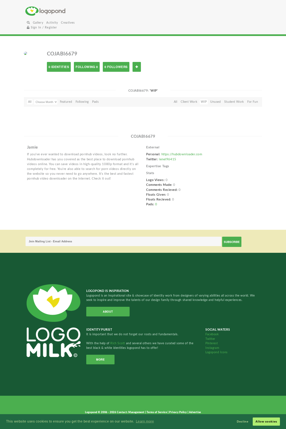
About (108, 311)
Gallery (38, 22)
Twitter (210, 338)
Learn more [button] (145, 421)
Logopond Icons (216, 352)
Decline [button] (242, 421)
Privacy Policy (178, 412)
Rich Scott (118, 343)
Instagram (212, 347)
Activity (52, 22)
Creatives (68, 22)
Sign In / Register (43, 27)
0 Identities (59, 67)
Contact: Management (131, 412)
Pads (95, 101)
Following (82, 101)
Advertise (195, 412)
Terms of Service (157, 412)
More (100, 359)
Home (64, 11)
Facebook (212, 334)
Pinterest (211, 343)
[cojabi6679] (25, 53)
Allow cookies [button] (266, 421)
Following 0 (87, 67)
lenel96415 (167, 159)
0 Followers (116, 67)
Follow (137, 67)
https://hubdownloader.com (181, 154)
